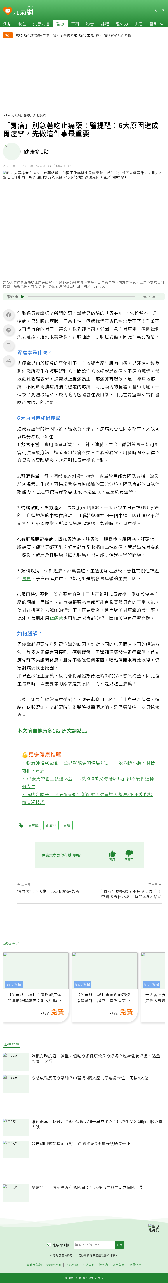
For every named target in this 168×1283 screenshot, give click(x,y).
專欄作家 (135, 1264)
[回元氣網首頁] (23, 10)
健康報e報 (60, 1245)
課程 (105, 23)
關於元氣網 (34, 1264)
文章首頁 (119, 1264)
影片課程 (13, 984)
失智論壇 (41, 23)
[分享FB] (8, 314)
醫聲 (154, 23)
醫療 (60, 23)
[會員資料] (155, 10)
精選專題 (72, 1264)
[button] (162, 24)
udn (6, 115)
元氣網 (16, 115)
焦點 (7, 23)
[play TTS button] (22, 297)
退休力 (122, 23)
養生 (22, 23)
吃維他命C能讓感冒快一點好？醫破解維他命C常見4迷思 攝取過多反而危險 (74, 35)
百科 (75, 23)
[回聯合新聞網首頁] (7, 11)
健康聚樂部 (53, 1264)
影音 (90, 23)
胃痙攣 (33, 825)
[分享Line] (8, 329)
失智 (139, 23)
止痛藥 (56, 618)
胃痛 (26, 578)
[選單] (162, 10)
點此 (82, 730)
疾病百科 (88, 1264)
